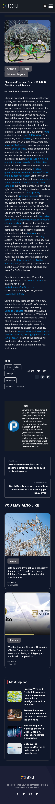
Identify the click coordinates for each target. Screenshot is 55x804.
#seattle (31, 280)
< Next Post (12, 461)
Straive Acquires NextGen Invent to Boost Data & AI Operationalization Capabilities (34, 731)
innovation (10, 380)
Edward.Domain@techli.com (35, 443)
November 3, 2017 (14, 294)
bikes (8, 367)
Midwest (10, 386)
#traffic (39, 280)
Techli (10, 91)
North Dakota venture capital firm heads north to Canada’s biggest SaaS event (28, 489)
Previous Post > (41, 483)
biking (17, 367)
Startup (20, 386)
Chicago (10, 373)
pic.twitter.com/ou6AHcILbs (19, 287)
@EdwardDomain (31, 446)
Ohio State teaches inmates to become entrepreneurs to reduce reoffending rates (26, 468)
